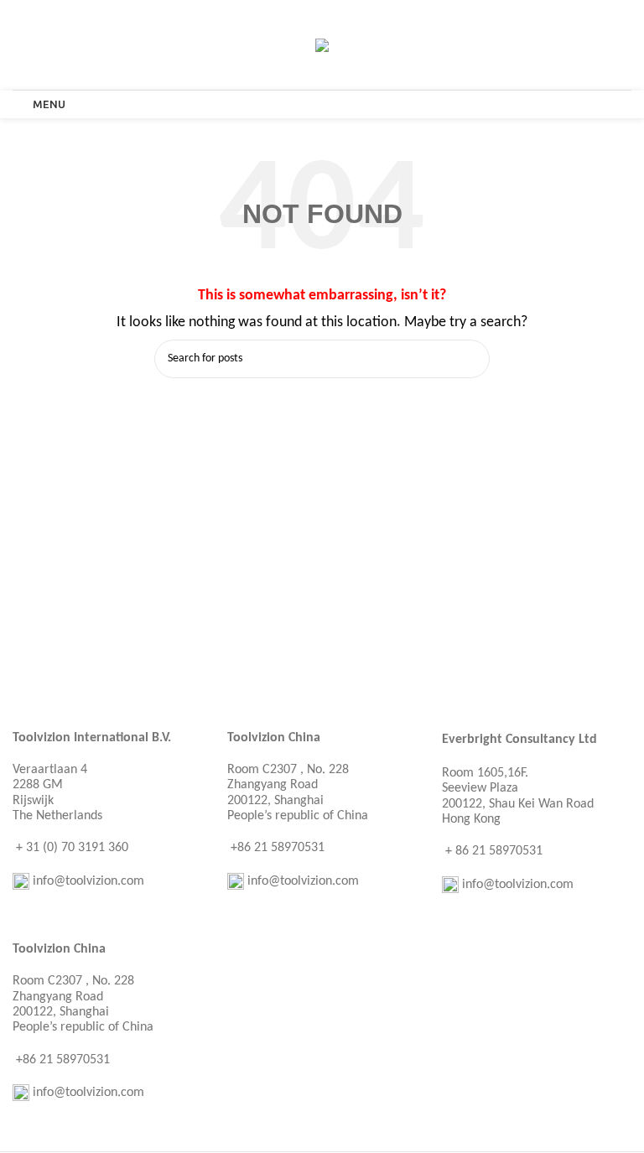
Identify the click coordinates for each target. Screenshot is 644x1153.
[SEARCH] (470, 359)
